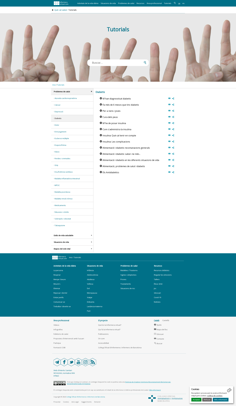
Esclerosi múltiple (62, 138)
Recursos (140, 3)
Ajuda (157, 325)
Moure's (57, 284)
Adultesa (90, 279)
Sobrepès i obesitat (63, 218)
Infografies (58, 329)
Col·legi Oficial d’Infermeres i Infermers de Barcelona (85, 397)
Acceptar (196, 399)
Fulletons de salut (61, 334)
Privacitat (57, 402)
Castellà (165, 320)
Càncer (58, 105)
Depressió (59, 111)
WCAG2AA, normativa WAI (64, 373)
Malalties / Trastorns (129, 270)
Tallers (157, 279)
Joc (155, 288)
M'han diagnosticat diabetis (115, 98)
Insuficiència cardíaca (64, 172)
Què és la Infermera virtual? (109, 325)
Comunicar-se (59, 302)
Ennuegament (60, 131)
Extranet (97, 402)
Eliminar (57, 288)
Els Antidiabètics (109, 172)
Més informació (220, 399)
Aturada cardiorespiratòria (66, 98)
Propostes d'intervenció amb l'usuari (69, 338)
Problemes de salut (126, 3)
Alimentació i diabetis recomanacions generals (125, 147)
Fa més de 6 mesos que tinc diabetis (119, 104)
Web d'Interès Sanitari (63, 370)
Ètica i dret (158, 284)
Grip (56, 165)
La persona (58, 270)
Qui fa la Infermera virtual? (109, 329)
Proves (123, 279)
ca (179, 3)
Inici (54, 85)
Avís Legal (75, 402)
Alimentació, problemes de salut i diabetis (122, 166)
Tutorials (167, 3)
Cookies (66, 402)
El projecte (103, 320)
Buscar (158, 343)
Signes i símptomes (128, 275)
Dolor (57, 125)
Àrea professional (154, 3)
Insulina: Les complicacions (115, 141)
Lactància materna (94, 306)
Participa (57, 343)
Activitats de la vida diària (87, 3)
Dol (88, 288)
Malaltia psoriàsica (62, 192)
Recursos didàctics (161, 270)
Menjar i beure (60, 279)
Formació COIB (59, 347)
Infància (90, 270)
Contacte (159, 339)
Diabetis (58, 118)
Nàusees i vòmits (62, 212)
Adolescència (92, 275)
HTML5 (56, 376)
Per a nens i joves (110, 110)
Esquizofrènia (60, 145)
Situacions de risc (127, 288)
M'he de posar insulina (113, 123)
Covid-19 (157, 297)
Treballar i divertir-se (62, 306)
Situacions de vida (108, 3)
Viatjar (89, 297)
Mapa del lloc (161, 329)
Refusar (207, 399)
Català (156, 320)
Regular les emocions (163, 275)
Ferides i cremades (62, 158)
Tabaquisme (60, 225)
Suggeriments (86, 402)
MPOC (57, 185)
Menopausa (92, 293)
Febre (57, 152)
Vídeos (56, 325)
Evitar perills (59, 297)
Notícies (157, 302)
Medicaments (60, 205)
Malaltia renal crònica (63, 198)
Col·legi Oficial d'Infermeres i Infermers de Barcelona (119, 347)
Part (88, 311)
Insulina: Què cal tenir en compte (118, 135)
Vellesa (90, 284)
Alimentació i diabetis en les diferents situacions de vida (129, 160)
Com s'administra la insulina (115, 129)
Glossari (157, 293)
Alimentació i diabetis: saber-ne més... (120, 153)
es (183, 3)
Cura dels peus (109, 117)
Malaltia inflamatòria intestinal (67, 178)
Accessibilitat (103, 343)
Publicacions (103, 334)
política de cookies (214, 395)
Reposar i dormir (60, 293)
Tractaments (125, 284)
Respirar (57, 275)
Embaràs (90, 302)
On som (101, 338)
